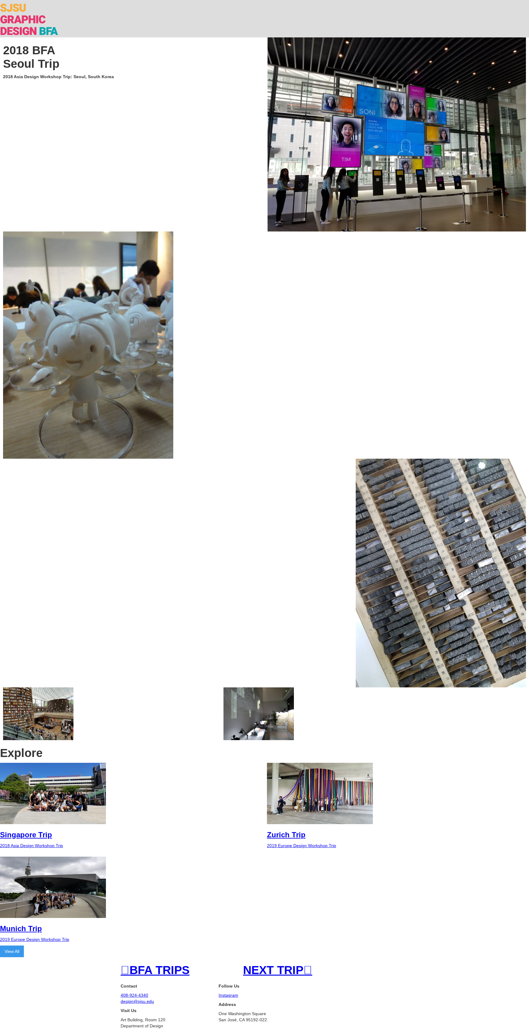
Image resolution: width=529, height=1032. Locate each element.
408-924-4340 (134, 995)
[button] (523, 5)
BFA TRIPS (155, 970)
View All (12, 951)
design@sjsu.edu (137, 1001)
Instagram (228, 995)
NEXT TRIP (277, 970)
